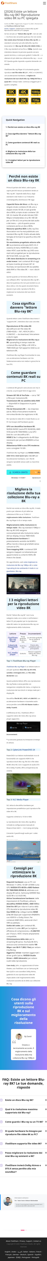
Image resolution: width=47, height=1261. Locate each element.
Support (12, 29)
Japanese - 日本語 (14, 1257)
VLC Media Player (21, 799)
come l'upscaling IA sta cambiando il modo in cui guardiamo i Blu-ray (22, 568)
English (7, 1252)
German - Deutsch (19, 1254)
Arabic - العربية (17, 1252)
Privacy (22, 1241)
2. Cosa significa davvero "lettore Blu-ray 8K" (23, 135)
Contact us (37, 1241)
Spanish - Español (34, 1254)
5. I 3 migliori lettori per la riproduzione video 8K (23, 161)
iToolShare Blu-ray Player (13, 639)
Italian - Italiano (29, 1252)
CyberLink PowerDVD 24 (13, 647)
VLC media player (13, 653)
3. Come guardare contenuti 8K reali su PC (23, 143)
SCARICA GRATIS (20, 472)
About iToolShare (12, 1241)
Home (6, 29)
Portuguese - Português (30, 1257)
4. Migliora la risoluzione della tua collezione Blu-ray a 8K (20, 152)
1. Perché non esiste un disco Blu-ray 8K (23, 127)
